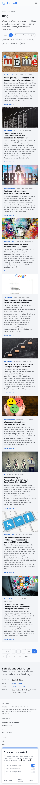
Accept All (32, 780)
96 (20, 656)
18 (23, 651)
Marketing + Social (10, 43)
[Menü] (36, 3)
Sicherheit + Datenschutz (25, 35)
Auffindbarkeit (9, 39)
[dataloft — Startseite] (9, 3)
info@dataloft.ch (18, 683)
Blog (3, 744)
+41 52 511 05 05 (18, 687)
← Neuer (6, 651)
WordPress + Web (26, 39)
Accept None (8, 780)
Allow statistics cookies (13, 768)
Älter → (27, 656)
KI (23, 43)
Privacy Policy (26, 760)
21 (4, 656)
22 (9, 656)
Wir (3, 741)
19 (29, 651)
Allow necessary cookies (13, 765)
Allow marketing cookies (13, 772)
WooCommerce (7, 732)
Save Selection (20, 780)
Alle (11, 35)
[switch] (33, 765)
